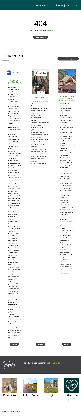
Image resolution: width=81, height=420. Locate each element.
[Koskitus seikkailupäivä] (40, 70)
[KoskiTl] (9, 361)
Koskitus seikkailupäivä (40, 98)
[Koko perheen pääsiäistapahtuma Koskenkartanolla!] (14, 70)
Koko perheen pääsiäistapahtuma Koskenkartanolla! (14, 82)
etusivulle (50, 30)
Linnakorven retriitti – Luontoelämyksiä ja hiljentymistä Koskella (66, 98)
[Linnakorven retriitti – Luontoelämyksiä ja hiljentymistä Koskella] (67, 70)
